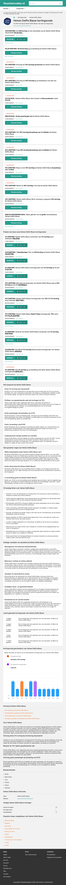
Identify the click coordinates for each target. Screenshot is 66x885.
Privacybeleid (51, 854)
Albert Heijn (7, 857)
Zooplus (5, 874)
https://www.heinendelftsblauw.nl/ (22, 25)
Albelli (5, 854)
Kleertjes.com (7, 868)
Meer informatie (9, 43)
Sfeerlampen (9, 837)
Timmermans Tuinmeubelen (13, 840)
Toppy (7, 842)
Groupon (6, 863)
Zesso (7, 845)
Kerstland (8, 826)
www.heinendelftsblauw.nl (25, 798)
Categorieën (20, 8)
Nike (4, 871)
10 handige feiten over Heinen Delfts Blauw (18, 716)
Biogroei (7, 823)
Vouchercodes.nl (14, 3)
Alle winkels (6, 876)
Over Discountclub (30, 854)
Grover (5, 865)
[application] (33, 685)
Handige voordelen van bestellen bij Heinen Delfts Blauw (22, 718)
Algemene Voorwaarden (54, 857)
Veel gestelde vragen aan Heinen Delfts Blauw (19, 713)
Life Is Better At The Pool (12, 829)
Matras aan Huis (10, 831)
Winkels (6, 8)
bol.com (5, 860)
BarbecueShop (9, 820)
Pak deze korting (16, 53)
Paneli (7, 834)
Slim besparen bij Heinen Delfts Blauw (16, 710)
